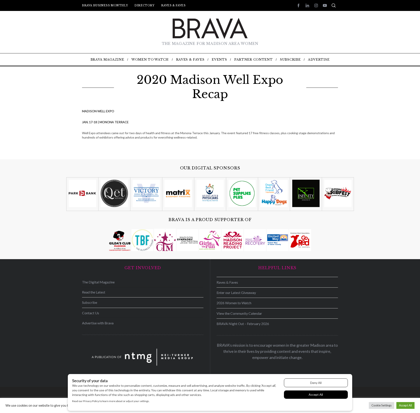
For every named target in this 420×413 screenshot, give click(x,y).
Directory (144, 5)
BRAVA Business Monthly (105, 5)
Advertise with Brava (98, 323)
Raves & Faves (173, 5)
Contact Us (90, 313)
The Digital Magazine (98, 282)
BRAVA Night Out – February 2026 (243, 324)
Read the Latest (93, 292)
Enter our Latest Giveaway (236, 292)
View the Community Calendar (239, 313)
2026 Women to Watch (234, 303)
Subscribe (89, 302)
